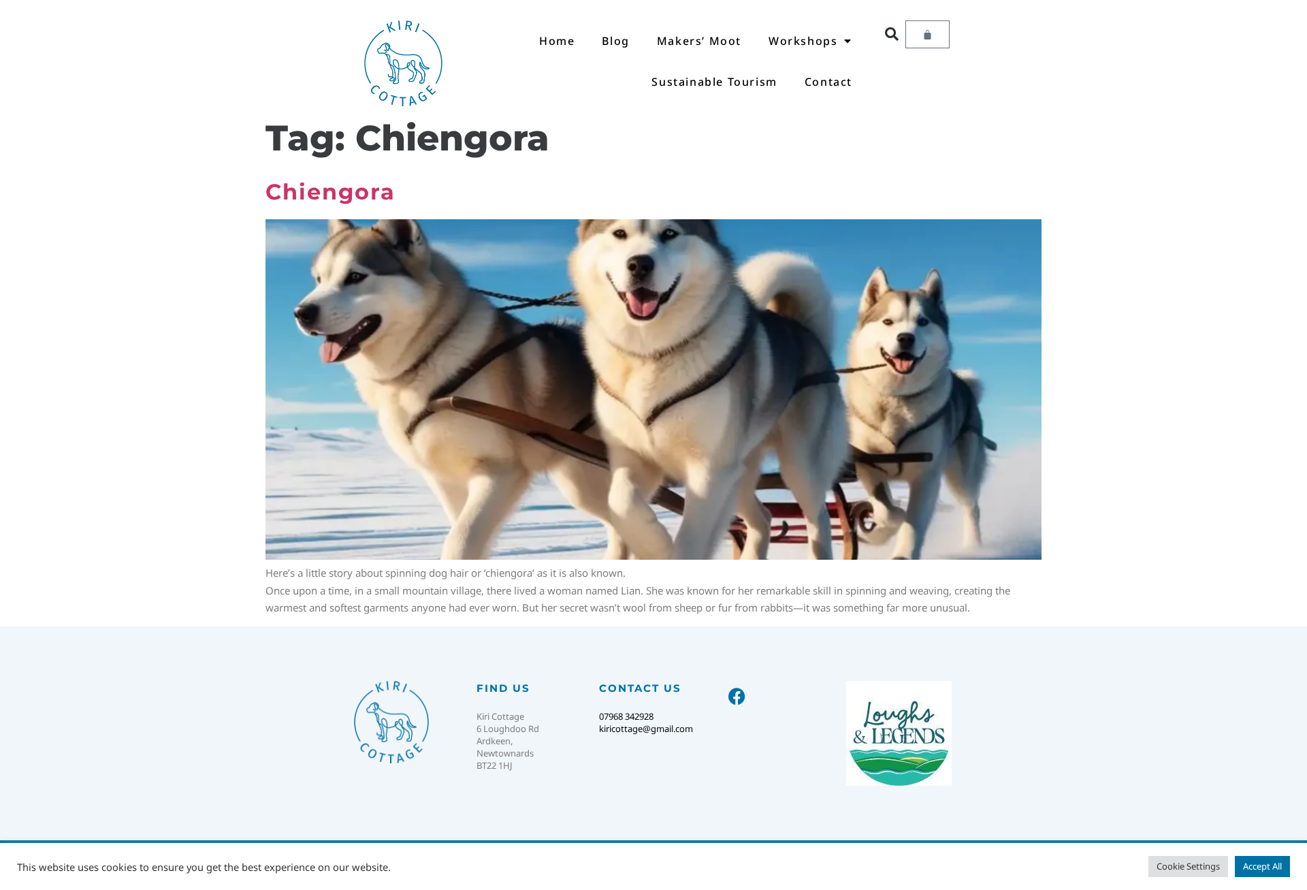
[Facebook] (737, 696)
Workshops (803, 40)
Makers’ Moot (699, 40)
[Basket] (927, 34)
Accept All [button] (1262, 866)
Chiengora (330, 191)
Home (557, 40)
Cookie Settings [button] (1188, 866)
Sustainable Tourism (714, 81)
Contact (828, 81)
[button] (891, 34)
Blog (615, 40)
